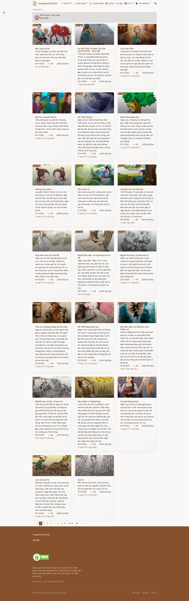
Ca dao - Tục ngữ (114, 3)
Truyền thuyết (96, 3)
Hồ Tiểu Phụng (85, 117)
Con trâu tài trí (42, 480)
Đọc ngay (36, 25)
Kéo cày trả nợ (42, 48)
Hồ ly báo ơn (84, 189)
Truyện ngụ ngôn (127, 223)
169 (77, 523)
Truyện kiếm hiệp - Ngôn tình (45, 548)
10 (65, 523)
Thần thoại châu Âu (128, 369)
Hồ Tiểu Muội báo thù (88, 327)
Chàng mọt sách (43, 189)
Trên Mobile (141, 3)
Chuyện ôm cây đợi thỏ (131, 189)
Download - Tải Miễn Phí (43, 551)
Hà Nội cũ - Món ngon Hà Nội (45, 545)
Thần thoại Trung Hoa (44, 438)
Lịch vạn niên (38, 542)
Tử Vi (128, 3)
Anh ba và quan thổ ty (46, 117)
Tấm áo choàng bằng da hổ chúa (51, 327)
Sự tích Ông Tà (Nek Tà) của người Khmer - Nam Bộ (91, 49)
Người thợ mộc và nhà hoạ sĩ (134, 255)
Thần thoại (79, 3)
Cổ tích (65, 3)
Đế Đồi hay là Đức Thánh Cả (49, 401)
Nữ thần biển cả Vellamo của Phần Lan (134, 328)
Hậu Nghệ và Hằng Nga (89, 401)
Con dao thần (127, 48)
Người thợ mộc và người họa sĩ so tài (94, 256)
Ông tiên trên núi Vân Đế (47, 255)
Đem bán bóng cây (129, 117)
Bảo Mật (146, 593)
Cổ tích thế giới (84, 294)
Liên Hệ (154, 593)
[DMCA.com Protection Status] (41, 561)
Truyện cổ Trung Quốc (130, 76)
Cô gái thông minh (129, 401)
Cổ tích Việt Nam (42, 67)
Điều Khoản (136, 593)
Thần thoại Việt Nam (86, 84)
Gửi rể (81, 480)
